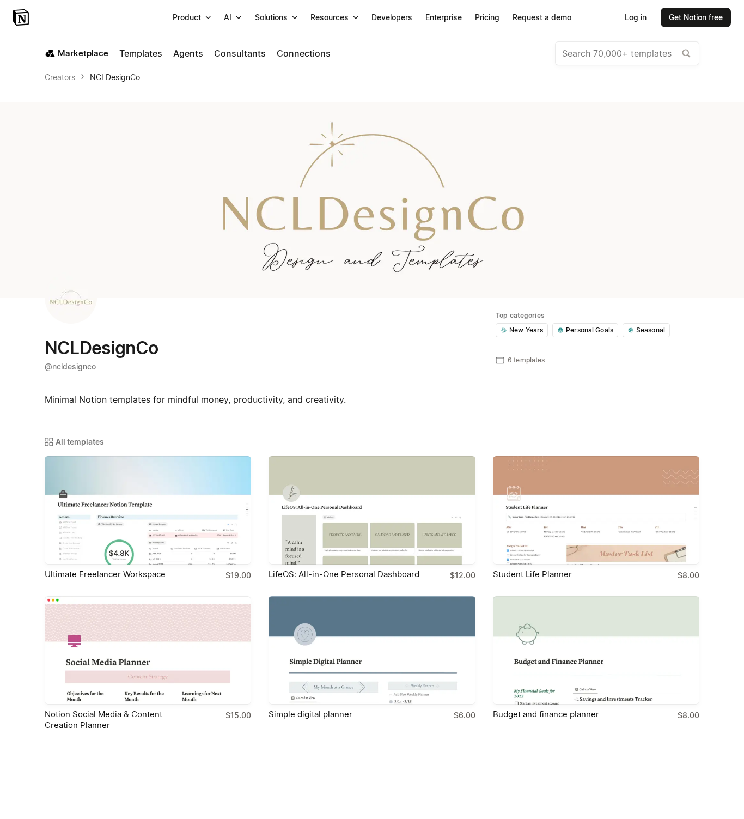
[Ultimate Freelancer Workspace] (148, 510)
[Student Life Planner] (596, 510)
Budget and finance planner (546, 714)
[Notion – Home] (22, 17)
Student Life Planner (532, 574)
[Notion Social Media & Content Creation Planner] (148, 650)
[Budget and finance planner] (596, 650)
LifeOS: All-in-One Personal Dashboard (344, 574)
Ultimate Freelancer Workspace (105, 574)
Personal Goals (589, 330)
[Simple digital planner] (372, 650)
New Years (526, 330)
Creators (60, 77)
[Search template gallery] (686, 53)
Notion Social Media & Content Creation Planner (103, 719)
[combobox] (627, 53)
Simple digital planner (310, 714)
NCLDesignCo (115, 77)
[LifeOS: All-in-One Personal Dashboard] (372, 510)
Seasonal (650, 330)
